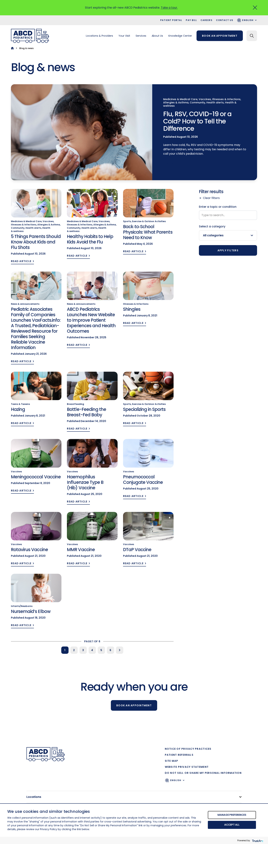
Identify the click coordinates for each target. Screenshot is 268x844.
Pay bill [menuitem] (191, 20)
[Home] (12, 48)
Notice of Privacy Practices (188, 748)
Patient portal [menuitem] (171, 20)
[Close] (255, 7)
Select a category (212, 226)
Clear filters (211, 198)
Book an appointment (219, 36)
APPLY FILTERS (227, 250)
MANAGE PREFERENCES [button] (231, 815)
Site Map (171, 760)
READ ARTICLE (173, 164)
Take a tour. (169, 7)
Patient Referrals (179, 754)
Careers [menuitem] (206, 20)
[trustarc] (257, 840)
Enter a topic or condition (217, 207)
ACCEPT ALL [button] (232, 824)
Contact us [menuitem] (224, 20)
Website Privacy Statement (187, 766)
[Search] (251, 35)
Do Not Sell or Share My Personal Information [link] (203, 773)
